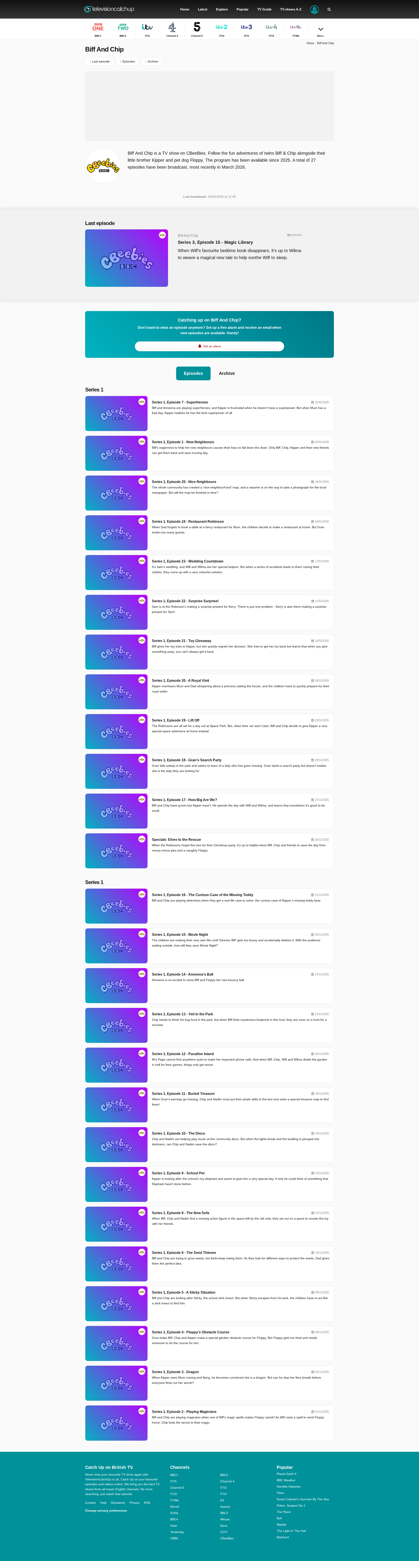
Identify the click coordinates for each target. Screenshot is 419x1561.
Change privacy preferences (106, 1510)
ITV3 (173, 1494)
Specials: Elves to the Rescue (176, 839)
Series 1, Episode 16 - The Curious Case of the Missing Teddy (202, 895)
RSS (147, 1502)
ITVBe (174, 1500)
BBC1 (174, 1475)
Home (310, 43)
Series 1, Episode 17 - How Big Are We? (184, 800)
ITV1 (173, 1481)
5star (173, 1525)
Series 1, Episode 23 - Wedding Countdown (187, 561)
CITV (223, 1532)
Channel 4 (227, 1481)
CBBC (174, 1538)
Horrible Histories (289, 1486)
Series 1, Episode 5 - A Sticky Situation (183, 1292)
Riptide (281, 1524)
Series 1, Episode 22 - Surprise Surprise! (185, 601)
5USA (174, 1513)
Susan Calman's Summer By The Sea (303, 1499)
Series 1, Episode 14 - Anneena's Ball (182, 974)
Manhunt (283, 1537)
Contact (90, 1502)
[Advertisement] (209, 106)
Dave (223, 1525)
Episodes (193, 373)
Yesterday (177, 1532)
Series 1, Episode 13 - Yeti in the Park (182, 1014)
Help (103, 1502)
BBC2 (224, 1475)
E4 (222, 1500)
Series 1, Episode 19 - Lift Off (175, 720)
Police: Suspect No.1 (291, 1505)
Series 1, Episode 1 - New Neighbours (183, 442)
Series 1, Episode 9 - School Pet (178, 1173)
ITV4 (223, 1494)
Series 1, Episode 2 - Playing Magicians (184, 1412)
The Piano (284, 1512)
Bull (279, 1518)
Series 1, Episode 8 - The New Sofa (180, 1213)
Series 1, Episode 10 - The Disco (178, 1133)
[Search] (329, 9)
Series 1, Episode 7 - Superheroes (180, 402)
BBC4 (174, 1519)
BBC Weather (286, 1480)
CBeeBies (227, 1538)
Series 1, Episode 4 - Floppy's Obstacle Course (190, 1332)
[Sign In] (314, 9)
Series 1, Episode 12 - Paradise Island (183, 1054)
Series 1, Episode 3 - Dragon (175, 1372)
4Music (225, 1519)
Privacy (135, 1502)
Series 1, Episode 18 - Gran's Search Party (187, 760)
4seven (225, 1506)
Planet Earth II (286, 1474)
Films (280, 1493)
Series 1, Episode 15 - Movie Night (180, 934)
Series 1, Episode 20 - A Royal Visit (180, 680)
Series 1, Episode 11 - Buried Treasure (183, 1093)
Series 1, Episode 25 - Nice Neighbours (184, 482)
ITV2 (223, 1487)
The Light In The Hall (291, 1531)
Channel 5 (177, 1487)
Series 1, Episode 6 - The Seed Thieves (184, 1253)
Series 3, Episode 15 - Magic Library (215, 242)
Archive (227, 373)
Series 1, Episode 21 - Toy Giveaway (181, 641)
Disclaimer (118, 1502)
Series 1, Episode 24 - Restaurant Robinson (188, 521)
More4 (174, 1506)
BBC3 (224, 1513)
